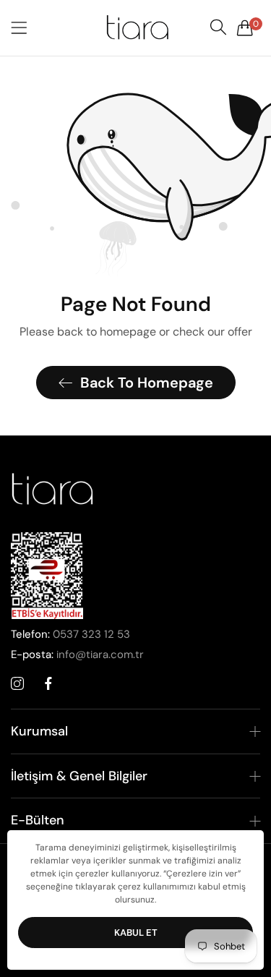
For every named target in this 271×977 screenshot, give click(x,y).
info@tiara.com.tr (77, 654)
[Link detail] (17, 684)
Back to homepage (146, 382)
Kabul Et (136, 932)
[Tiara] (136, 27)
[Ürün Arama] (218, 27)
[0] (245, 27)
